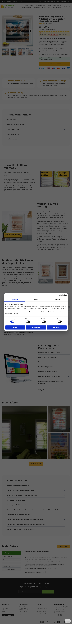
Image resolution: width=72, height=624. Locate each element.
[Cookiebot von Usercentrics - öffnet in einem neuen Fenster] (60, 295)
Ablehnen (15, 327)
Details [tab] (36, 299)
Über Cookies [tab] (57, 299)
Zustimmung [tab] (15, 299)
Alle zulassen (56, 327)
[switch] (28, 322)
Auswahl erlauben (36, 327)
